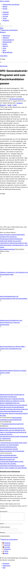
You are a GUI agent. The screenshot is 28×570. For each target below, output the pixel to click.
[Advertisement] (14, 210)
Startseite (3, 249)
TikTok (5, 18)
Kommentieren (10, 249)
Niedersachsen (7, 42)
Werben (5, 6)
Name (2, 523)
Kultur (4, 48)
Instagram (6, 14)
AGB (4, 567)
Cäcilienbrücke (17, 419)
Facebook (6, 12)
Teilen (16, 249)
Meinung (5, 46)
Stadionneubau (8, 419)
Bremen (5, 44)
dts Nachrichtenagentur (16, 99)
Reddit (9, 105)
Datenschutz (6, 565)
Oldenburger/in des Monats (11, 4)
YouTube (5, 16)
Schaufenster (8, 52)
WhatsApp (6, 20)
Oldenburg (6, 37)
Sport (4, 50)
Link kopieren (21, 249)
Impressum (6, 563)
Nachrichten (6, 35)
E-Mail (15, 105)
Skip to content (4, 1)
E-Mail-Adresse (5, 527)
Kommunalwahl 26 (8, 40)
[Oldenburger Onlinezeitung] (9, 539)
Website (2, 532)
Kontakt (5, 8)
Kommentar (4, 511)
